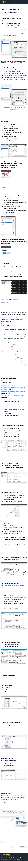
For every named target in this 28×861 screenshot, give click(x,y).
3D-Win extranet (8, 2)
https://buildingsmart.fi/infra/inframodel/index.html (13, 391)
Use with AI (5, 6)
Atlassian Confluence (5, 859)
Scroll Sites (20, 857)
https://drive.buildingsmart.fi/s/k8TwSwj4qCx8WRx (13, 395)
